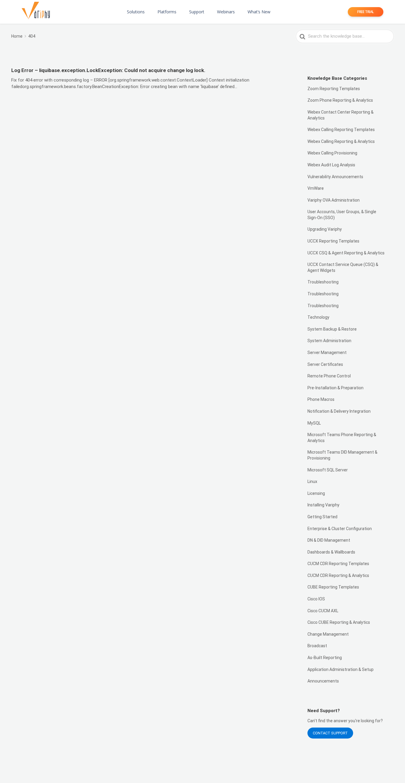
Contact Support (330, 733)
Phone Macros (320, 399)
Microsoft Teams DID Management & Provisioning (342, 455)
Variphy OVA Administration (333, 200)
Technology (318, 317)
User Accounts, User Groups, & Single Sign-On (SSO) (341, 214)
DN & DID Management (328, 540)
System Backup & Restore (332, 329)
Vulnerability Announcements (335, 176)
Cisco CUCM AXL (322, 610)
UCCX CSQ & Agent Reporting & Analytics (346, 253)
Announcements (323, 681)
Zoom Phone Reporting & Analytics (340, 100)
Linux (312, 481)
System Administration (329, 340)
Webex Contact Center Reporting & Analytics (340, 115)
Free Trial (365, 11)
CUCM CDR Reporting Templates (338, 563)
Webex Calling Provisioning (332, 153)
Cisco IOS (316, 599)
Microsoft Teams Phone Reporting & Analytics (341, 437)
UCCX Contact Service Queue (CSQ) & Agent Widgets (342, 267)
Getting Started (322, 516)
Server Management (327, 352)
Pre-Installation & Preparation (335, 387)
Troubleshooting (323, 282)
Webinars (226, 12)
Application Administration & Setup (340, 669)
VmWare (315, 188)
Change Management (328, 634)
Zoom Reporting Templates (333, 88)
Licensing (316, 493)
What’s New (259, 12)
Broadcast (317, 645)
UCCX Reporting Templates (333, 241)
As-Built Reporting (324, 657)
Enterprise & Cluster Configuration (339, 528)
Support (196, 12)
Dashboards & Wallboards (331, 552)
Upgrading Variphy (324, 229)
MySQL (314, 423)
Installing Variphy (323, 505)
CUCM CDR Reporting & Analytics (338, 575)
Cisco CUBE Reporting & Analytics (338, 622)
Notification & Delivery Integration (339, 411)
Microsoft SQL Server (327, 470)
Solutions (136, 12)
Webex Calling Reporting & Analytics (341, 141)
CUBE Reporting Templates (333, 587)
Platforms (166, 12)
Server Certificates (325, 364)
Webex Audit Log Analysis (331, 164)
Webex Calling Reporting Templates (341, 129)
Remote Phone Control (329, 376)
